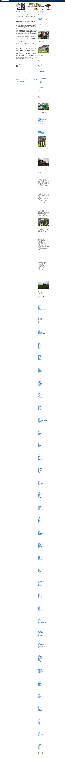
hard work (39, 474)
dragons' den (40, 407)
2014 (40, 90)
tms (38, 698)
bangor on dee (40, 318)
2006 (40, 100)
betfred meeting (40, 336)
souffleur (39, 660)
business (39, 359)
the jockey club (40, 687)
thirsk (39, 693)
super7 (39, 673)
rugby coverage (40, 636)
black (39, 344)
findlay (39, 434)
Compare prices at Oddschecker (42, 19)
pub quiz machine (40, 609)
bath (38, 320)
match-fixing (39, 549)
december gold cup (40, 397)
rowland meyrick (40, 632)
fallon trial (39, 429)
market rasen (40, 545)
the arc (39, 686)
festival (39, 431)
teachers (39, 680)
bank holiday (40, 319)
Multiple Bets (40, 131)
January (41, 88)
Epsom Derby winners (41, 133)
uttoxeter (39, 712)
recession (39, 623)
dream (39, 408)
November (41, 72)
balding (39, 317)
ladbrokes (39, 509)
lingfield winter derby (41, 530)
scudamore (39, 648)
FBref (39, 27)
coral (38, 386)
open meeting (40, 586)
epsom (39, 419)
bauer (39, 321)
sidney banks (40, 656)
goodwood (39, 457)
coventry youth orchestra (41, 392)
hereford (39, 480)
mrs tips (39, 567)
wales (39, 720)
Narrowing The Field (41, 121)
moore (39, 561)
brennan (39, 357)
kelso (39, 504)
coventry (39, 391)
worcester (39, 743)
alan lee (39, 303)
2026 (40, 56)
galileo (39, 446)
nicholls (39, 579)
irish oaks (39, 494)
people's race (40, 597)
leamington (39, 518)
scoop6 (39, 643)
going (39, 454)
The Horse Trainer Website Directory (43, 124)
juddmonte (39, 499)
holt (38, 482)
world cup (39, 744)
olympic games (40, 585)
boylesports (39, 354)
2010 (40, 95)
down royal (39, 406)
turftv (38, 706)
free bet (39, 444)
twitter (39, 711)
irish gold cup (40, 491)
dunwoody (39, 411)
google (39, 458)
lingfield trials (40, 529)
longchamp (39, 534)
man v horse (39, 542)
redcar (39, 624)
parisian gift (39, 593)
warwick (39, 722)
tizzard (39, 697)
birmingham (39, 343)
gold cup (39, 455)
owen (39, 587)
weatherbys (39, 723)
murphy (39, 569)
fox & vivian (39, 442)
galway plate (40, 449)
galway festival (40, 448)
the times (39, 692)
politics (39, 606)
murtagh (39, 570)
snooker (39, 659)
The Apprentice (40, 685)
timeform (39, 694)
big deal (39, 342)
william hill (39, 733)
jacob (39, 495)
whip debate (39, 731)
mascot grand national (41, 548)
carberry (39, 360)
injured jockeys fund (41, 487)
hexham (39, 481)
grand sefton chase (40, 461)
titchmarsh (39, 696)
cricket (39, 393)
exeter (39, 423)
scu (38, 647)
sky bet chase (40, 658)
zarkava (39, 748)
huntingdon (39, 485)
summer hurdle (40, 669)
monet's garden (40, 559)
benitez (39, 329)
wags (39, 719)
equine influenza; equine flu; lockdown (43, 420)
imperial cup (39, 486)
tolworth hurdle (40, 699)
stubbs (39, 668)
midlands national (40, 557)
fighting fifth (39, 433)
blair (38, 346)
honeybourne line (40, 483)
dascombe (39, 395)
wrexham (39, 745)
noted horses (40, 582)
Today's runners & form (41, 18)
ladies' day (39, 511)
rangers (39, 621)
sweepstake (39, 675)
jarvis (39, 496)
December (41, 71)
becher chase (40, 323)
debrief (39, 396)
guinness (39, 470)
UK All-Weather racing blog (42, 129)
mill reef (39, 558)
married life (39, 547)
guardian (39, 467)
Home (26, 79)
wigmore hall (40, 732)
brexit (39, 358)
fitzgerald (39, 435)
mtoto (39, 568)
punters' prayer (40, 611)
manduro (39, 544)
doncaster (39, 405)
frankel (39, 443)
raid (38, 620)
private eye (39, 608)
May (40, 83)
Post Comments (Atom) (23, 81)
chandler (39, 374)
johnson (39, 498)
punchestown (40, 610)
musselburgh (40, 571)
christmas (39, 382)
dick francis (39, 404)
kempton (39, 505)
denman (39, 398)
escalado (39, 421)
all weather (39, 305)
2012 (40, 92)
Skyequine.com (40, 122)
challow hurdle (40, 371)
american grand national (41, 309)
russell (39, 637)
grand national (40, 459)
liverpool (39, 531)
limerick (39, 524)
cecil (38, 368)
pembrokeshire (40, 596)
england (39, 418)
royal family (39, 634)
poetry (39, 605)
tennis (39, 684)
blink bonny (39, 347)
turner (39, 707)
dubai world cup (40, 409)
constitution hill (40, 385)
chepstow (39, 379)
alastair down (40, 304)
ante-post (39, 310)
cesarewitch (39, 370)
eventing (39, 422)
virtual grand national (41, 718)
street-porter (39, 667)
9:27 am (19, 76)
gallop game (40, 447)
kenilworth (39, 506)
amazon (39, 308)
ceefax (39, 369)
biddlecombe (40, 341)
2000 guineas (40, 298)
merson (39, 555)
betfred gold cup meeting (41, 335)
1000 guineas (40, 297)
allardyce (39, 306)
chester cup (39, 381)
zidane (39, 749)
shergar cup (39, 655)
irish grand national (40, 492)
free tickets (39, 445)
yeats (39, 746)
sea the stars (40, 649)
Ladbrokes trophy (40, 510)
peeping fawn (40, 595)
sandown (39, 642)
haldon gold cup (40, 472)
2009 (40, 96)
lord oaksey (39, 536)
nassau (39, 572)
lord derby (39, 535)
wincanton (39, 737)
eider (39, 417)
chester (39, 380)
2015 (40, 70)
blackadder (39, 345)
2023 (40, 60)
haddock (39, 471)
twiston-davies (40, 710)
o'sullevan (39, 583)
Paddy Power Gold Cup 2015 (44, 77)
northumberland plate (41, 581)
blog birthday (40, 348)
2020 (40, 64)
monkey (39, 560)
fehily (39, 430)
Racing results (40, 21)
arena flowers (40, 311)
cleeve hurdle (40, 384)
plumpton (39, 604)
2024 (40, 59)
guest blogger (40, 468)
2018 (40, 66)
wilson (39, 735)
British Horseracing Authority (42, 119)
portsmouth (39, 607)
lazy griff (39, 517)
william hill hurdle (40, 734)
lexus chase (39, 523)
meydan (39, 556)
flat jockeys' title (40, 436)
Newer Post (17, 79)
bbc (38, 322)
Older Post (35, 79)
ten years (39, 683)
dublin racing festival (41, 410)
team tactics (39, 681)
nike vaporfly (40, 580)
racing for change (40, 618)
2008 (40, 97)
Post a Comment (18, 78)
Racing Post (39, 117)
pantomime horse (40, 592)
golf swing (39, 456)
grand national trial (40, 460)
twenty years (40, 709)
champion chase (40, 372)
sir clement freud (40, 657)
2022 (40, 61)
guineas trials (40, 469)
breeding (39, 356)
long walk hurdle (40, 533)
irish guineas (40, 493)
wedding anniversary (41, 724)
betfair (39, 331)
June (40, 82)
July (40, 81)
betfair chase (40, 332)
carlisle (39, 361)
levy (38, 522)
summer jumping (40, 670)
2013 (40, 91)
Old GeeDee (40, 14)
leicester (39, 520)
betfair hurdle (40, 334)
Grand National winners (41, 132)
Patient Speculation (40, 123)
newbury (39, 574)
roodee (39, 630)
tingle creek (39, 695)
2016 (40, 69)
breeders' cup (40, 355)
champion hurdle (40, 373)
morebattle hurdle (40, 562)
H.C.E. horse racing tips (41, 130)
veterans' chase (40, 717)
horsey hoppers (40, 484)
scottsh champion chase (41, 646)
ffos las (39, 432)
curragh (39, 394)
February (41, 87)
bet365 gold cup (40, 330)
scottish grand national (41, 644)
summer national (40, 671)
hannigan (39, 473)
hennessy (39, 479)
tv (38, 708)
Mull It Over (39, 120)
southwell (39, 661)
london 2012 (40, 532)
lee (38, 519)
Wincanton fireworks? (43, 78)
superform (39, 674)
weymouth (39, 730)
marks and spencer (40, 546)
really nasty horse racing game (42, 622)
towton (39, 705)
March (41, 86)
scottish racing (40, 645)
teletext (39, 682)
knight (39, 508)
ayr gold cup (39, 316)
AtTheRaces (39, 118)
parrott (39, 594)
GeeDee (19, 64)
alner (39, 307)
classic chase (40, 383)
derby (39, 399)
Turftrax (39, 20)
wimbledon (39, 736)
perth (39, 598)
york (38, 747)
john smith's (39, 497)
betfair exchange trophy (41, 333)
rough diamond (40, 631)
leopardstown (40, 521)
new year (39, 573)
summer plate (40, 672)
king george (39, 507)
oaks (38, 584)
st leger (39, 662)
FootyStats (39, 28)
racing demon (40, 617)
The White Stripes (40, 155)
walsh (39, 721)
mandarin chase (40, 543)
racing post (39, 619)
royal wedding (40, 635)
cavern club (39, 367)
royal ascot (39, 633)
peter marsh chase (40, 599)
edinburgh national (40, 416)
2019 (40, 65)
